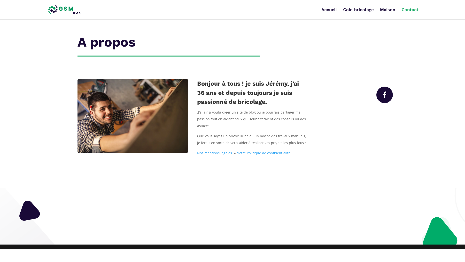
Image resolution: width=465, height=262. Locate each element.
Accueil (329, 10)
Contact (410, 10)
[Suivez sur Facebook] (384, 95)
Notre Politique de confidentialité (263, 153)
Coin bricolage (358, 10)
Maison (387, 10)
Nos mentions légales (215, 153)
